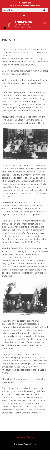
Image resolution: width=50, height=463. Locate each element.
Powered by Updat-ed (25, 437)
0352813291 (27, 3)
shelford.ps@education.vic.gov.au (27, 5)
